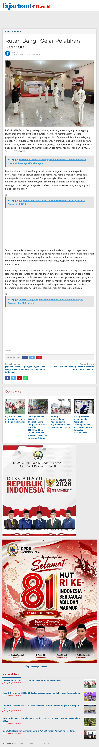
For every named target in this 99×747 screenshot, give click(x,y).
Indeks (30, 743)
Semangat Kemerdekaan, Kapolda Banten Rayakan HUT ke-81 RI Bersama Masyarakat (61, 421)
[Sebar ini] (7, 378)
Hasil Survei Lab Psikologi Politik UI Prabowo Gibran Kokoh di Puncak (73, 367)
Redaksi (22, 743)
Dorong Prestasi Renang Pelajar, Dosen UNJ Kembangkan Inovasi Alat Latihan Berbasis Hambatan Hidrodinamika (84, 424)
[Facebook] (25, 357)
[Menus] (94, 5)
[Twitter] (32, 357)
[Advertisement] (49, 19)
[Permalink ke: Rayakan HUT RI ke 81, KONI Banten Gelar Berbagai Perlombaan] (15, 407)
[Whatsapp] (25, 378)
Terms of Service (42, 743)
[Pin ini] (19, 378)
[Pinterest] (39, 357)
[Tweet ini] (13, 378)
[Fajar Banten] (26, 6)
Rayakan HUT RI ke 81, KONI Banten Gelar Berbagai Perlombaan (15, 419)
